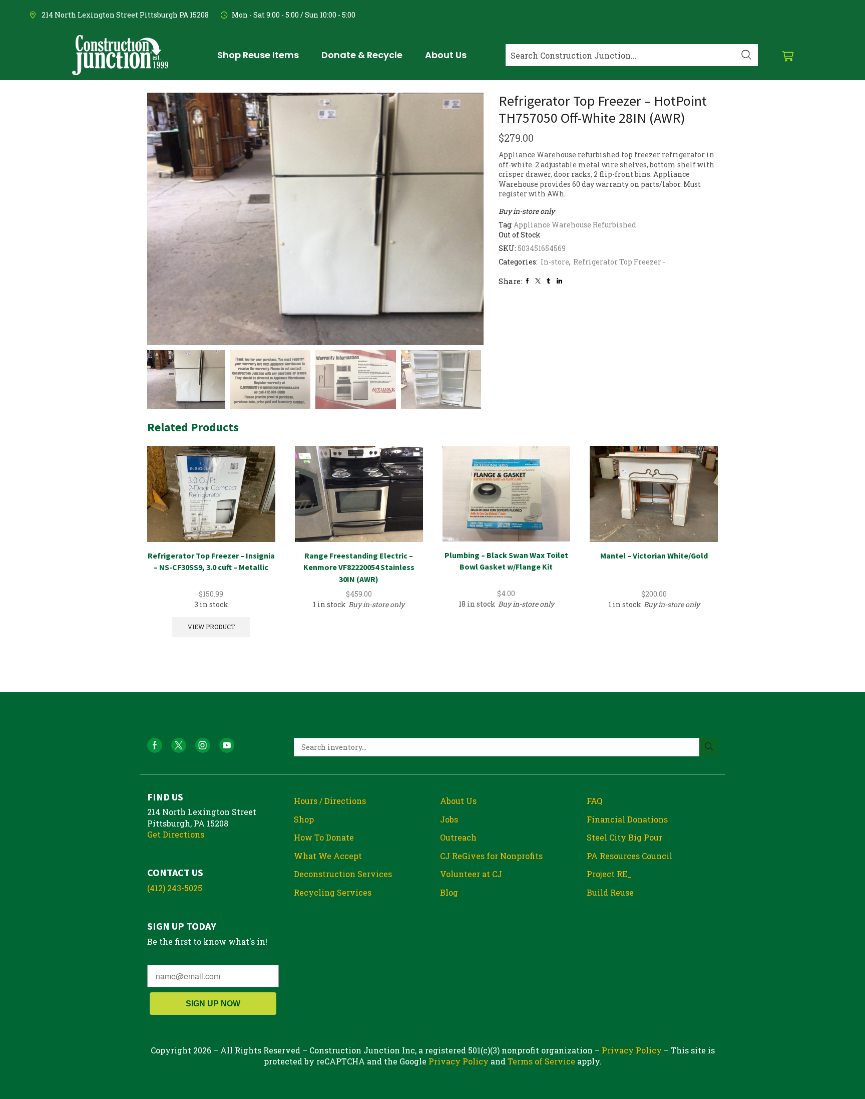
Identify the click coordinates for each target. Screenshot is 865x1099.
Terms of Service (541, 1061)
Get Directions (175, 834)
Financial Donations (627, 819)
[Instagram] (202, 745)
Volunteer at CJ (471, 874)
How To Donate (324, 837)
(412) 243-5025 (174, 888)
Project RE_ (609, 874)
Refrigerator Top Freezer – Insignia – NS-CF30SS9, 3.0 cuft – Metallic (211, 562)
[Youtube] (226, 745)
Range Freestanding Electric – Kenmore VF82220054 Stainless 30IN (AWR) (358, 568)
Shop (304, 819)
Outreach (458, 837)
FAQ (594, 800)
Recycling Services (332, 892)
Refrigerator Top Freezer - (619, 261)
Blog (449, 892)
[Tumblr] (548, 281)
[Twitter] (538, 281)
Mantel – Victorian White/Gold (654, 556)
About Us (458, 800)
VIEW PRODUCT (211, 627)
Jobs (449, 819)
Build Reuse (610, 892)
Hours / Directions (330, 800)
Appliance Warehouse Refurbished (575, 224)
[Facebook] (527, 281)
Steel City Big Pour (624, 837)
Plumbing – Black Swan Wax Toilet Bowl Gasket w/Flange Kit (506, 561)
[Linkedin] (559, 281)
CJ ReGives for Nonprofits (491, 856)
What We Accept (328, 856)
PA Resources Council (629, 856)
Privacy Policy (632, 1050)
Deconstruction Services (343, 874)
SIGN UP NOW (213, 1003)
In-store (555, 261)
